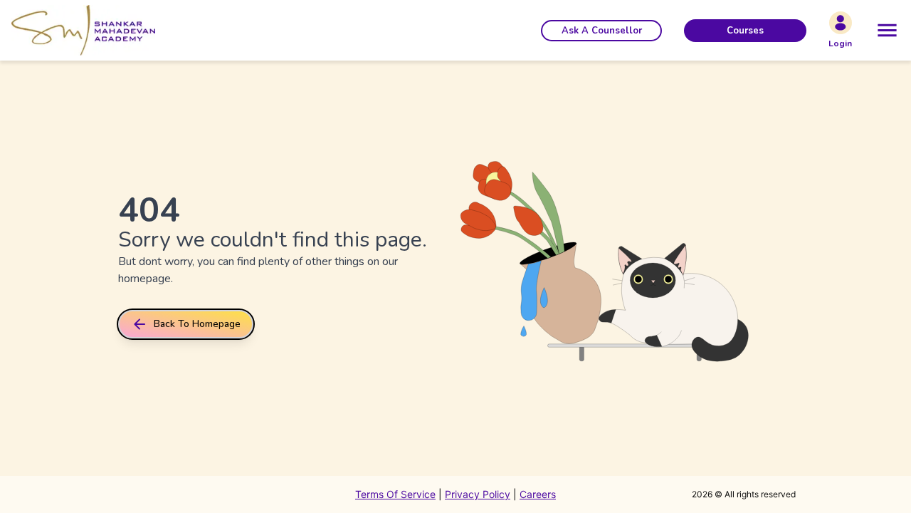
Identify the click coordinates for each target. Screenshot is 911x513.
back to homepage (197, 324)
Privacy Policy (477, 494)
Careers (538, 494)
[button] (601, 30)
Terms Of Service (395, 494)
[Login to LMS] (840, 22)
